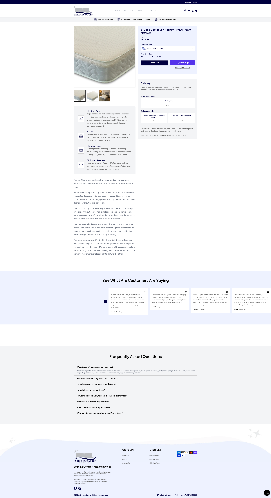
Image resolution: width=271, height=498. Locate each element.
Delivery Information (191, 2)
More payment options (182, 68)
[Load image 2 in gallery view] (92, 96)
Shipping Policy (154, 463)
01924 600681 (190, 495)
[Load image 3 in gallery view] (104, 96)
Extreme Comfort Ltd (87, 495)
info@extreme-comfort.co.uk (170, 495)
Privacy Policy (154, 455)
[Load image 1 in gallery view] (79, 96)
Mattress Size (146, 44)
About (124, 459)
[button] (185, 10)
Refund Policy (154, 459)
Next (105, 301)
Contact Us (126, 463)
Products (125, 455)
